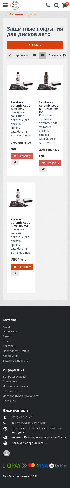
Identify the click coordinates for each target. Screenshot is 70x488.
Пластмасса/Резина (16, 351)
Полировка (10, 331)
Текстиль (9, 346)
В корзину (24, 156)
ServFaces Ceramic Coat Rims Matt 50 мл (48, 107)
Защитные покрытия (16, 360)
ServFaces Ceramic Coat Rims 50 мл (20, 105)
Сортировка (17, 55)
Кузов (7, 326)
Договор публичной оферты (22, 396)
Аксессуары (10, 356)
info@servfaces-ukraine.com (29, 423)
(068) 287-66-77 (22, 417)
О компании (11, 381)
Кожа (6, 341)
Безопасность (12, 391)
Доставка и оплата (15, 386)
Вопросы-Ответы (14, 376)
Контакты (9, 401)
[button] (64, 6)
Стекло (7, 336)
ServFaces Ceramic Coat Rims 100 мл (20, 222)
